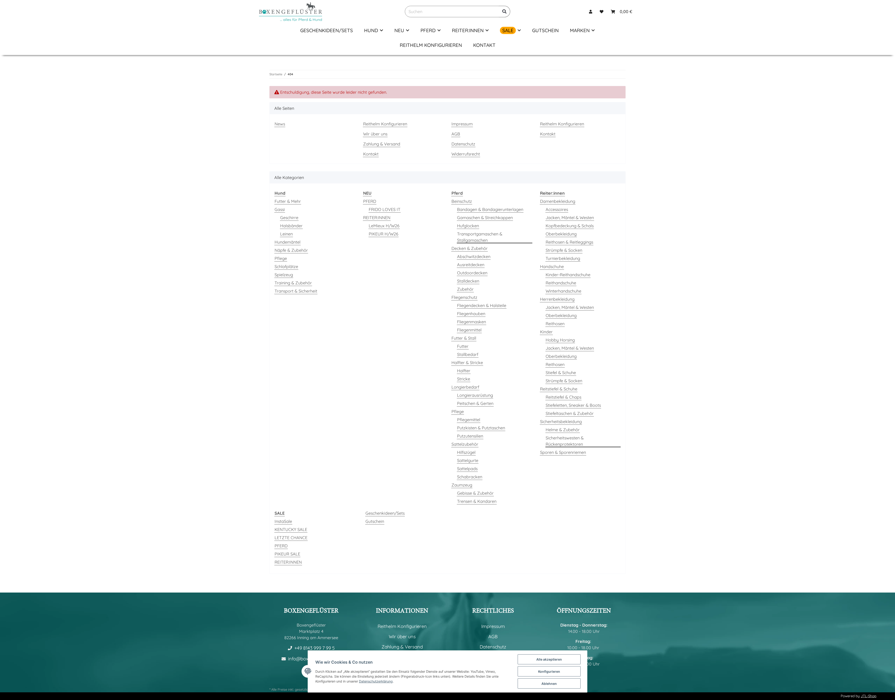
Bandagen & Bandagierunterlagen (490, 209)
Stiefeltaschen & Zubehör (570, 413)
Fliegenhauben (471, 313)
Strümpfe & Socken (564, 250)
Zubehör (465, 289)
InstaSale (283, 521)
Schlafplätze (286, 266)
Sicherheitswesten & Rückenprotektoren (565, 441)
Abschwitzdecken (473, 256)
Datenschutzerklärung (376, 681)
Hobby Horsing (560, 340)
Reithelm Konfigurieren (431, 45)
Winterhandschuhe (563, 291)
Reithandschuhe (561, 283)
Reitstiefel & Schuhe (558, 389)
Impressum (462, 124)
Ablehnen (549, 684)
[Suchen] (504, 11)
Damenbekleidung (557, 201)
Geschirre (289, 217)
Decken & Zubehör (469, 248)
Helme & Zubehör (563, 429)
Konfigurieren (549, 671)
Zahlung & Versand (381, 144)
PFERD (369, 201)
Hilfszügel (466, 452)
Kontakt (484, 45)
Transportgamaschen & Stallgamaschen (479, 237)
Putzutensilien (470, 436)
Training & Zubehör (293, 283)
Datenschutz (463, 144)
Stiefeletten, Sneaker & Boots (573, 405)
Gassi (280, 209)
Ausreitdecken (470, 264)
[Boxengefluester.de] (290, 11)
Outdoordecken (472, 273)
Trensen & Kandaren (476, 501)
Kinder (546, 331)
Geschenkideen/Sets (385, 513)
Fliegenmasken (471, 321)
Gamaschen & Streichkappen (485, 217)
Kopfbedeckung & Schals (570, 225)
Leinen (286, 234)
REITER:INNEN (376, 217)
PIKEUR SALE (287, 554)
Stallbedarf (467, 354)
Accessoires (557, 209)
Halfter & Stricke (467, 362)
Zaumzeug (461, 485)
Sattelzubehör (464, 444)
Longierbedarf (465, 387)
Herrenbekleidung (557, 299)
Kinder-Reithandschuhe (568, 274)
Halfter (463, 370)
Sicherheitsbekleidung (561, 421)
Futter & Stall (463, 338)
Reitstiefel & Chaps (563, 397)
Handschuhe (552, 266)
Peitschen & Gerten (475, 403)
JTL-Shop (868, 696)
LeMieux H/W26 (384, 225)
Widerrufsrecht (465, 154)
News (280, 124)
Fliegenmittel (469, 330)
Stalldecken (468, 281)
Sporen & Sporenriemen (563, 452)
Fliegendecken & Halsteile (481, 305)
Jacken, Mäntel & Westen (570, 217)
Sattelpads (467, 468)
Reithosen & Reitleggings (569, 242)
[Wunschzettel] (601, 11)
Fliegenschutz (464, 297)
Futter (462, 346)
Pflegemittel (468, 419)
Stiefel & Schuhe (561, 372)
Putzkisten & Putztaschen (481, 428)
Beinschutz (461, 201)
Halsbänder (291, 225)
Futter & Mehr (288, 201)
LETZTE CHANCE (291, 537)
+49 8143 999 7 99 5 (314, 648)
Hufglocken (468, 225)
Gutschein (374, 521)
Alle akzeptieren (549, 659)
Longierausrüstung (475, 395)
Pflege (281, 258)
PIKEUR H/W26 (383, 234)
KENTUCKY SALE (291, 529)
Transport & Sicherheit (296, 291)
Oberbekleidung (561, 234)
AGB (455, 134)
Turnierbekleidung (563, 258)
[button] (590, 11)
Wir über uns (375, 134)
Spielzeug (284, 274)
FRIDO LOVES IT (384, 209)
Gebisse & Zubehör (475, 493)
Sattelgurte (467, 460)
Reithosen (555, 323)
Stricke (463, 379)
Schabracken (469, 476)
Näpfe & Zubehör (291, 250)
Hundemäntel (287, 242)
